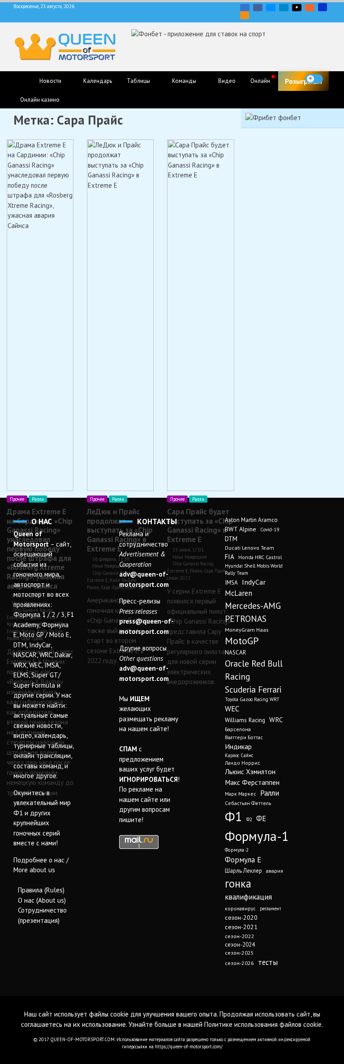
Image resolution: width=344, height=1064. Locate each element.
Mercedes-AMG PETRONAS (253, 612)
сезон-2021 (241, 927)
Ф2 (249, 819)
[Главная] (22, 81)
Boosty (309, 7)
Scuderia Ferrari (253, 689)
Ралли (38, 499)
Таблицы (138, 81)
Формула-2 (237, 850)
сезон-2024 (240, 944)
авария (274, 870)
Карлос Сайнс (239, 755)
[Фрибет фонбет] (273, 117)
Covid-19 (269, 529)
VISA (322, 7)
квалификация (248, 897)
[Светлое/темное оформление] (314, 78)
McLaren (238, 593)
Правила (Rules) (41, 890)
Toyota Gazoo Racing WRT (252, 699)
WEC (232, 709)
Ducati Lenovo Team (249, 547)
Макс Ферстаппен (252, 782)
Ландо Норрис (242, 762)
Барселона (238, 729)
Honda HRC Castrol (260, 557)
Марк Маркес (240, 793)
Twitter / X (270, 7)
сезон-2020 (241, 917)
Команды (184, 81)
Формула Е (243, 859)
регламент (270, 908)
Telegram (283, 7)
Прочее (17, 499)
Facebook (257, 7)
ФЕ (261, 818)
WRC (276, 719)
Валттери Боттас (244, 737)
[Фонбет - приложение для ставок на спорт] (198, 34)
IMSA (231, 582)
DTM (231, 538)
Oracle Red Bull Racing (254, 670)
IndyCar (254, 581)
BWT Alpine (240, 529)
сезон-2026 (239, 963)
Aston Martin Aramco (251, 520)
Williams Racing (245, 720)
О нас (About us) (42, 900)
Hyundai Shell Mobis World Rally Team (254, 569)
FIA (229, 556)
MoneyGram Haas (246, 629)
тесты (268, 962)
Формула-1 (257, 835)
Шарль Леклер (243, 870)
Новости (50, 81)
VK (244, 7)
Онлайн (260, 81)
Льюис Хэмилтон (250, 771)
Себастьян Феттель (248, 803)
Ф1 (233, 816)
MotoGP (242, 640)
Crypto (244, 15)
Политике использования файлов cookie (263, 1024)
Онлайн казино (40, 99)
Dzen (296, 7)
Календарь (97, 81)
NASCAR (235, 652)
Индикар (238, 746)
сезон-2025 (239, 952)
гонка (238, 883)
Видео (227, 81)
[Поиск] (332, 79)
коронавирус (240, 908)
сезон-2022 (239, 936)
